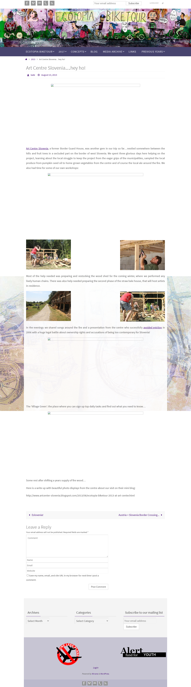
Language (154, 3)
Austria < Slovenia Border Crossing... (139, 515)
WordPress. (104, 673)
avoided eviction (152, 327)
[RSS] (105, 683)
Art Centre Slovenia (37, 148)
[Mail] (95, 683)
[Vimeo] (89, 683)
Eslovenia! (37, 515)
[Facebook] (84, 683)
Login (95, 667)
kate (33, 74)
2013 (33, 59)
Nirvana (95, 673)
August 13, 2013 (49, 74)
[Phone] (100, 683)
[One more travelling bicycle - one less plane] (69, 664)
